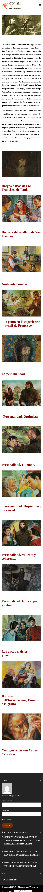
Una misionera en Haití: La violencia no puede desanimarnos (22, 853)
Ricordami (7, 820)
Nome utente (7, 801)
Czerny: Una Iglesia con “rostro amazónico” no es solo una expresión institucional (22, 840)
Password (5, 810)
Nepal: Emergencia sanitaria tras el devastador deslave (20, 864)
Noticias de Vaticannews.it (18, 832)
